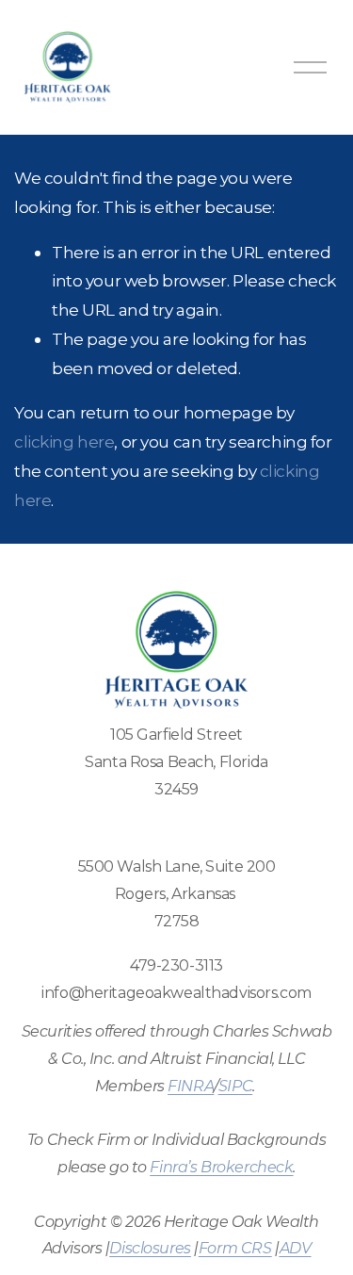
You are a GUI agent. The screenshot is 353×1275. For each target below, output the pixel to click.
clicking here (64, 441)
